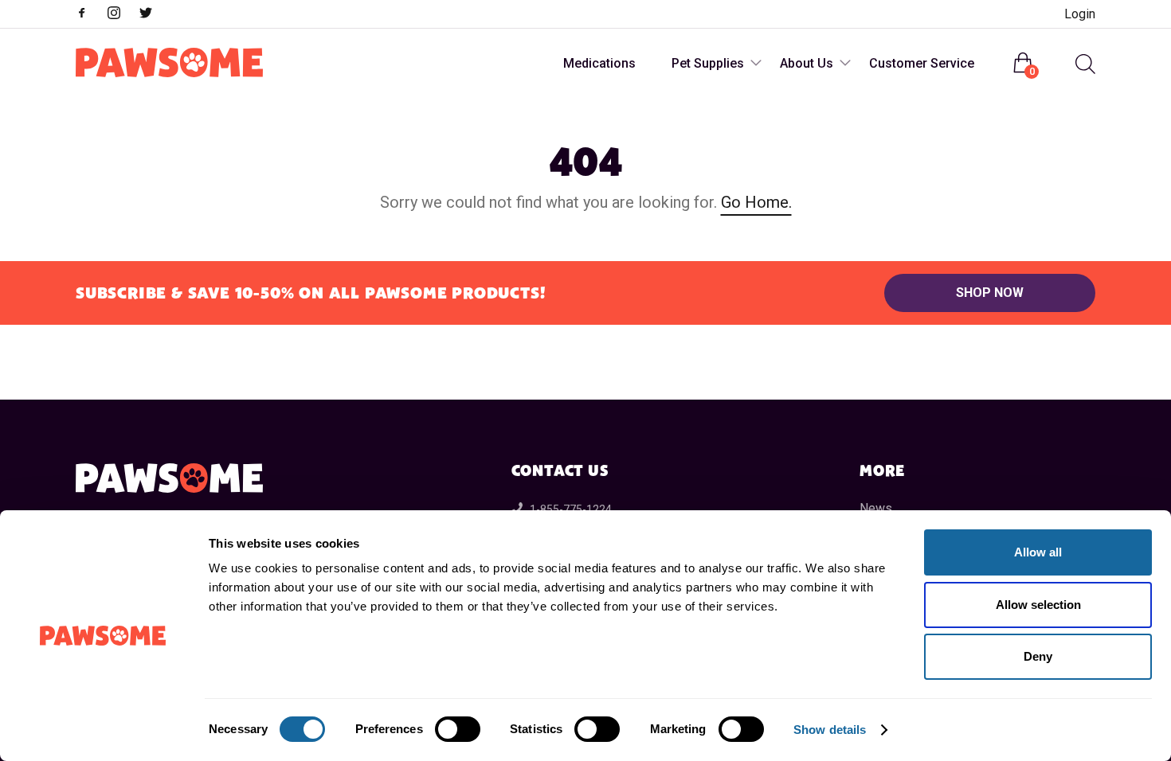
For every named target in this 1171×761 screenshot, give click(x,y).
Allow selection (1038, 604)
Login (1079, 13)
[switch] (457, 729)
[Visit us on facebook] (90, 14)
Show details (829, 729)
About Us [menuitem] (806, 63)
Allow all (1038, 552)
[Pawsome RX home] (169, 64)
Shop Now (990, 292)
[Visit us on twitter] (153, 14)
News (876, 508)
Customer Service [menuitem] (921, 63)
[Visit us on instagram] (122, 14)
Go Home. (756, 202)
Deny (1038, 656)
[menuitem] (1083, 64)
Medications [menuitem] (599, 63)
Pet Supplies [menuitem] (708, 63)
